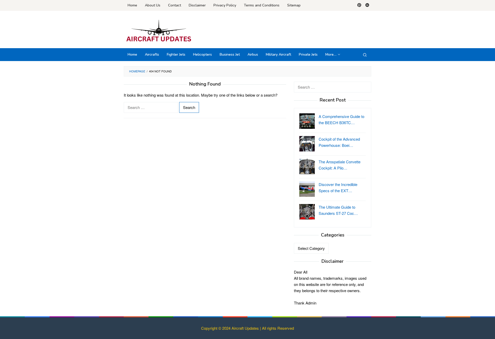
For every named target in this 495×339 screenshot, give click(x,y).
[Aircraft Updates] (159, 30)
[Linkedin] (367, 5)
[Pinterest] (359, 5)
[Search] (364, 54)
